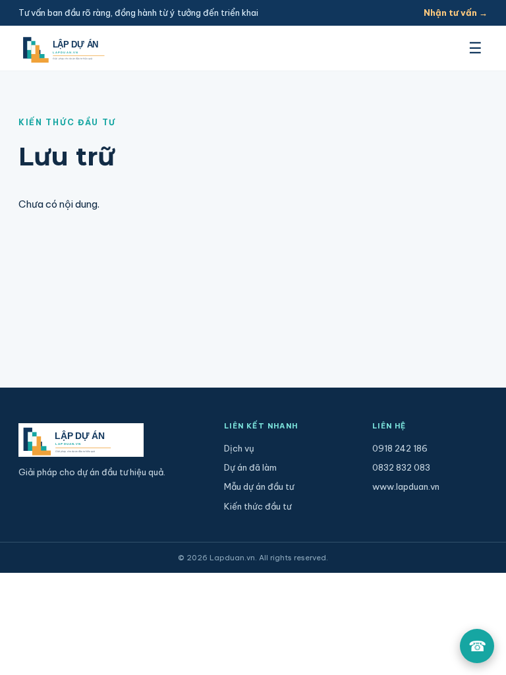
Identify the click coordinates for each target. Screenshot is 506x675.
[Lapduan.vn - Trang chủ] (76, 48)
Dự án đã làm (250, 467)
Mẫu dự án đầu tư (259, 486)
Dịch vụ (239, 448)
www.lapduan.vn (405, 486)
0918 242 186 (400, 448)
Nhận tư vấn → (456, 12)
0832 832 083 (401, 467)
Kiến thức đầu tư (257, 506)
